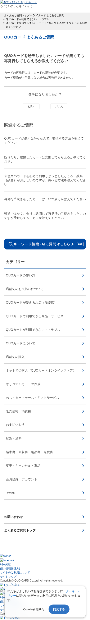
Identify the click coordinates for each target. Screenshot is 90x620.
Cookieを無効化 (33, 609)
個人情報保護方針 (11, 568)
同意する (59, 609)
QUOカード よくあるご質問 (29, 37)
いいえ (58, 106)
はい (31, 106)
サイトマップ (8, 576)
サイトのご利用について (15, 572)
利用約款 (5, 564)
